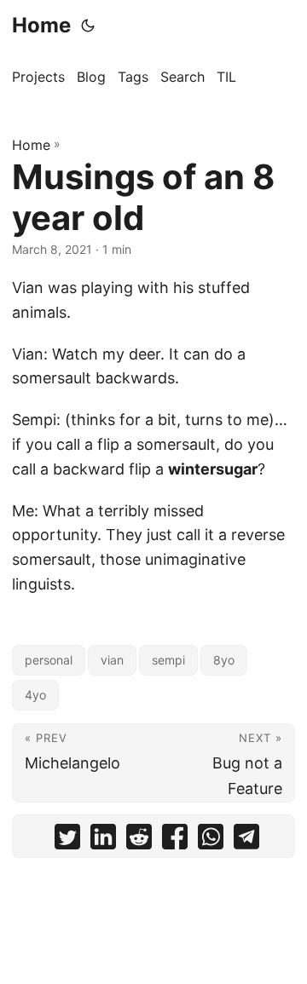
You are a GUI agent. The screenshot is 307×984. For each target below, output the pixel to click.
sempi (168, 660)
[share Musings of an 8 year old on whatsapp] (210, 840)
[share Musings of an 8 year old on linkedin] (103, 840)
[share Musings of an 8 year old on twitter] (67, 840)
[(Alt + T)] (88, 25)
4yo (35, 695)
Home (41, 25)
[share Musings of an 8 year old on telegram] (246, 840)
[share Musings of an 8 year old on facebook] (175, 840)
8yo (224, 660)
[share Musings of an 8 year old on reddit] (139, 840)
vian (112, 660)
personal (48, 660)
